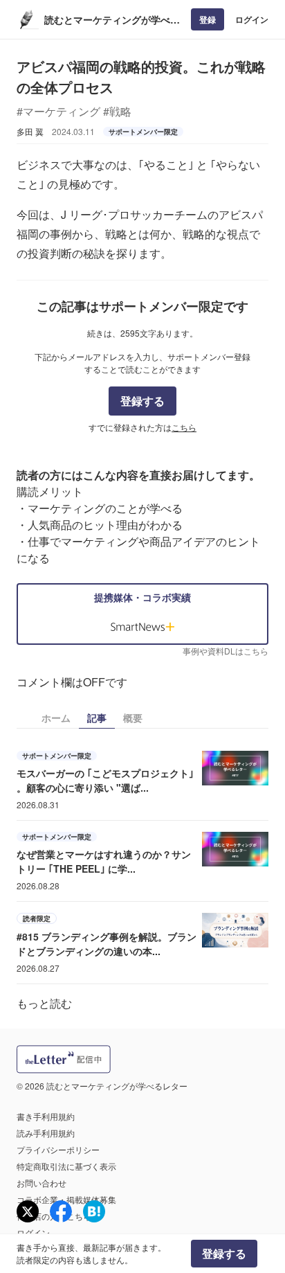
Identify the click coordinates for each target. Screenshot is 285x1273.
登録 (207, 19)
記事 (97, 717)
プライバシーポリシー (58, 1149)
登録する (142, 401)
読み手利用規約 (46, 1133)
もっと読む (44, 1003)
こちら (184, 427)
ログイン (251, 19)
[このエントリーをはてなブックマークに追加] (94, 1211)
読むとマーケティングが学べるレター (112, 19)
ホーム (56, 717)
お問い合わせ (41, 1183)
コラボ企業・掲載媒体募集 (66, 1199)
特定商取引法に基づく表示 (66, 1166)
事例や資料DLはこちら (225, 651)
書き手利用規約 (46, 1116)
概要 (132, 717)
